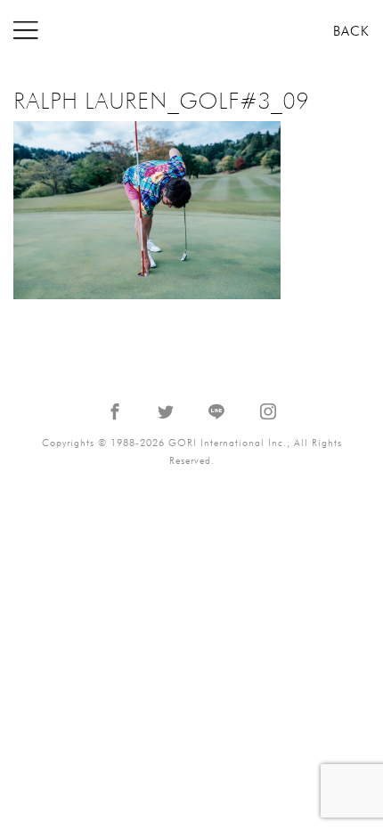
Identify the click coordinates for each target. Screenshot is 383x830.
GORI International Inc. (191, 30)
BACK (351, 31)
